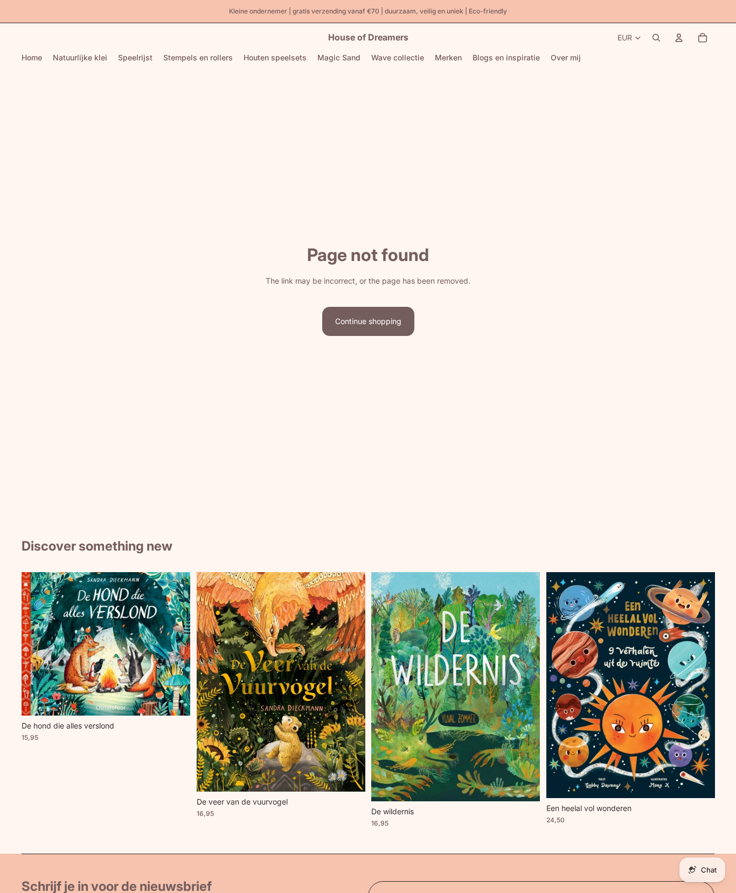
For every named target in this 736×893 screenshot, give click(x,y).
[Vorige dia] (38, 644)
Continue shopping (368, 321)
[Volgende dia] (174, 644)
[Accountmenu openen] (679, 38)
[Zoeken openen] (656, 38)
